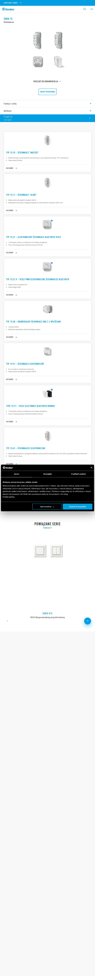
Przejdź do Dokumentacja (45, 81)
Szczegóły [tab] (47, 474)
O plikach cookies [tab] (78, 474)
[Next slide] (87, 621)
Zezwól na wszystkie (77, 507)
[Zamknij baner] (91, 467)
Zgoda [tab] (16, 474)
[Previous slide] (7, 621)
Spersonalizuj (45, 507)
